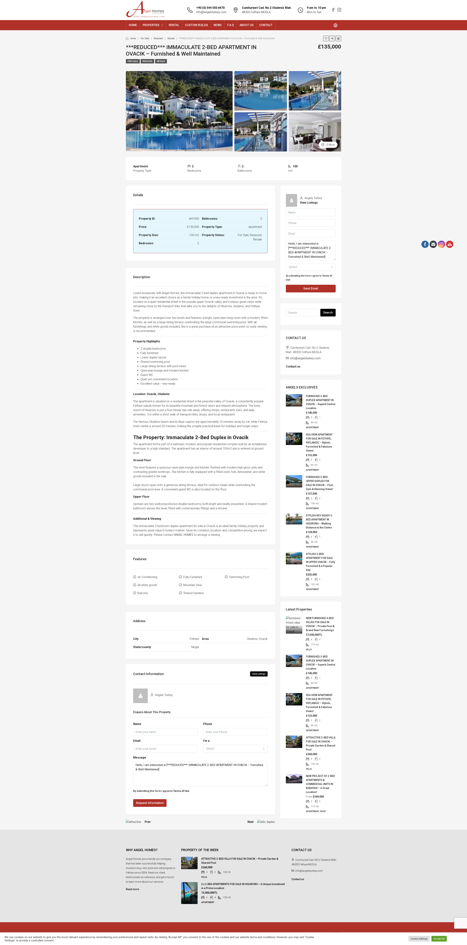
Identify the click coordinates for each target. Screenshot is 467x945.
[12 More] (315, 131)
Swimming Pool (239, 577)
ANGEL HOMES (183, 534)
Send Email (310, 288)
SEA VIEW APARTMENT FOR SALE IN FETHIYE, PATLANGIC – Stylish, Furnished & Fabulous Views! (319, 442)
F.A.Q (230, 25)
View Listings (259, 674)
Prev (148, 822)
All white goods (147, 585)
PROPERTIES (151, 25)
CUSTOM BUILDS (196, 25)
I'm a (206, 740)
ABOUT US (247, 25)
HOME (133, 25)
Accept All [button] (439, 938)
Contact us (293, 366)
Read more (132, 889)
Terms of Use (181, 791)
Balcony (143, 593)
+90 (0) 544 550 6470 (210, 7)
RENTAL (174, 25)
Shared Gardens (193, 593)
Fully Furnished (192, 577)
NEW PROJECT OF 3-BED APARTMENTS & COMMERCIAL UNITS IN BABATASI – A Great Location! (320, 784)
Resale (170, 38)
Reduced (158, 38)
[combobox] (235, 748)
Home (133, 38)
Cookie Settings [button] (419, 938)
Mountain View (192, 585)
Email (136, 740)
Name (137, 724)
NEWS (218, 25)
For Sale (145, 38)
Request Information (150, 803)
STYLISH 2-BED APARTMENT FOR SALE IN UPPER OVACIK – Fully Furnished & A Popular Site (320, 562)
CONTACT (266, 25)
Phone (207, 724)
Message (139, 757)
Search (328, 312)
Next (251, 822)
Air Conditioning (147, 577)
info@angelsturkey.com (211, 12)
